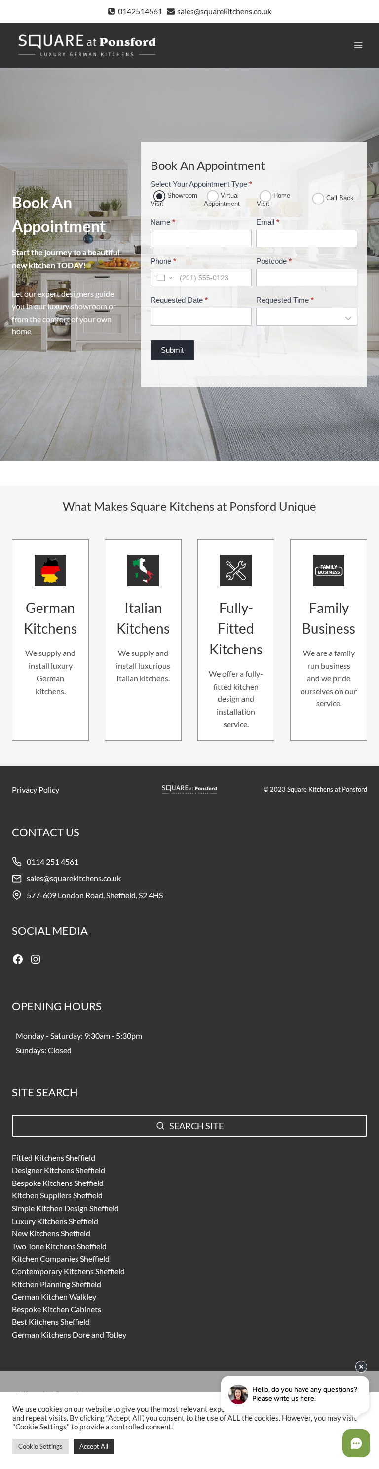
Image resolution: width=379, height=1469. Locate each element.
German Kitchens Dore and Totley (69, 1334)
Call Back (339, 198)
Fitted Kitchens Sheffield (53, 1157)
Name (163, 222)
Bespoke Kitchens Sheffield (58, 1182)
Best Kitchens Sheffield (51, 1321)
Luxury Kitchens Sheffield (55, 1220)
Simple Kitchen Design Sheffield (65, 1208)
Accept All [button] (93, 1446)
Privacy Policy (35, 789)
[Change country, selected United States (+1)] (164, 277)
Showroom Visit (174, 199)
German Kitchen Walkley (54, 1296)
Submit (172, 350)
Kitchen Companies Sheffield (61, 1258)
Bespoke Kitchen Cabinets (56, 1309)
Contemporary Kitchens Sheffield (68, 1271)
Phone (163, 261)
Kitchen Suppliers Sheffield (57, 1195)
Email (267, 222)
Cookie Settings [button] (40, 1446)
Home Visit (273, 199)
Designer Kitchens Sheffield (58, 1170)
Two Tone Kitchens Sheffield (59, 1246)
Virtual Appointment (222, 199)
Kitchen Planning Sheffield (56, 1284)
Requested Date (179, 300)
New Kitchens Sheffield (51, 1233)
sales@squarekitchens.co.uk (74, 878)
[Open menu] (358, 45)
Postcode (274, 261)
